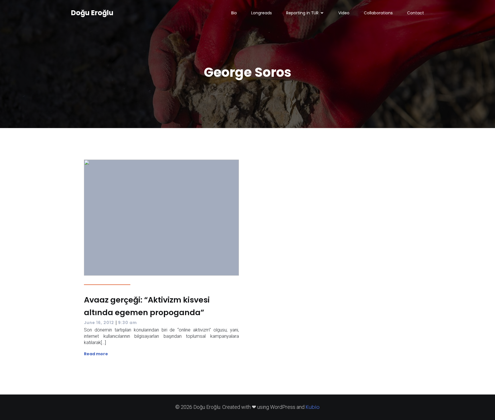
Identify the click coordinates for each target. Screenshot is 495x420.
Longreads (261, 13)
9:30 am (127, 322)
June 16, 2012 (99, 322)
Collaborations (378, 13)
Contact (415, 13)
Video (343, 13)
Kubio (313, 407)
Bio (234, 13)
